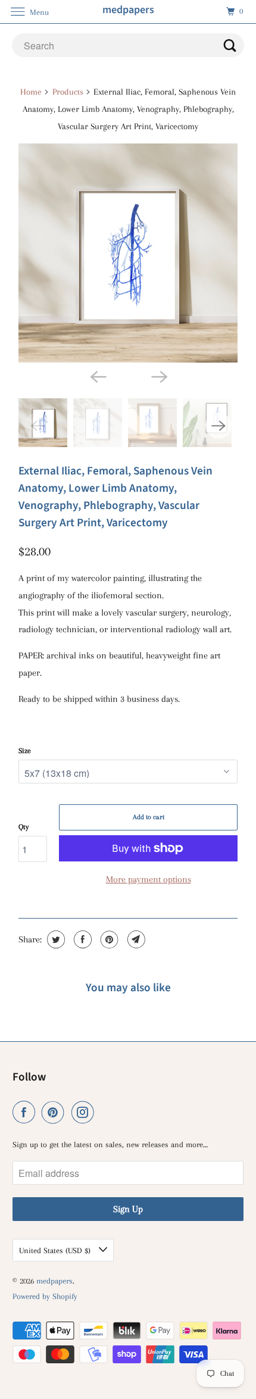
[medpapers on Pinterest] (55, 1112)
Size (24, 751)
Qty (23, 827)
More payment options (148, 879)
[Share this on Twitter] (54, 939)
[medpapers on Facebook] (26, 1112)
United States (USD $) (56, 1250)
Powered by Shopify (45, 1296)
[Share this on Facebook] (81, 939)
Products (67, 91)
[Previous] (97, 376)
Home (31, 91)
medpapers (54, 1280)
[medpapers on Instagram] (85, 1112)
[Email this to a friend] (134, 939)
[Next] (159, 376)
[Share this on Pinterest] (108, 939)
